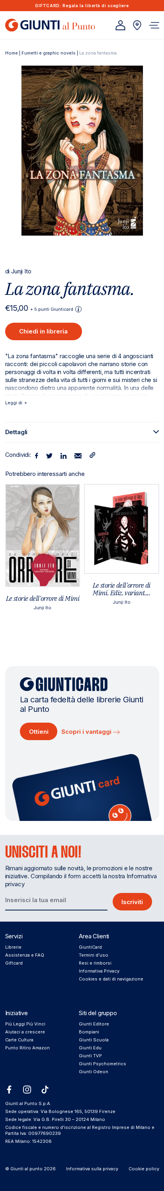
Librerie (13, 947)
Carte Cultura (19, 1040)
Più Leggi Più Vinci (25, 1024)
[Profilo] (120, 25)
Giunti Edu (90, 1048)
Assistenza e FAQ (24, 955)
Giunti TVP (90, 1055)
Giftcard (14, 963)
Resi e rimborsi (95, 963)
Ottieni (39, 731)
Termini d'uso (93, 955)
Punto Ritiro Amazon (27, 1048)
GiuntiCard (90, 947)
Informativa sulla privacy (92, 1168)
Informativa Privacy (99, 971)
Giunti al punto (26, 1169)
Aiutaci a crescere (25, 1032)
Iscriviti (132, 902)
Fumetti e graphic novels (48, 53)
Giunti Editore (94, 1024)
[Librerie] (137, 25)
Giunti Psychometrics (102, 1063)
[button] (154, 25)
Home (11, 53)
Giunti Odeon (93, 1071)
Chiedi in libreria (43, 331)
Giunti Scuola (94, 1040)
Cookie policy (144, 1168)
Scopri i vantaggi (87, 731)
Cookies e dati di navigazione (111, 979)
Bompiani (89, 1032)
